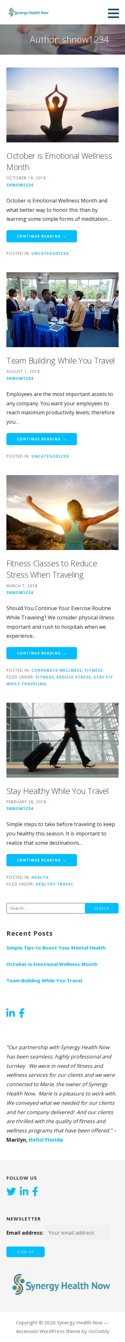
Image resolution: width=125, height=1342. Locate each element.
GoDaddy (98, 1331)
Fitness (94, 670)
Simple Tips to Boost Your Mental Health (55, 947)
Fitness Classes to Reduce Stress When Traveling (51, 569)
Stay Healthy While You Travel (57, 790)
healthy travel (55, 884)
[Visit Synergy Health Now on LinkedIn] (10, 1013)
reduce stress (73, 677)
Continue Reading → (41, 236)
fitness (45, 677)
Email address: (25, 1232)
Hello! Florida (46, 1139)
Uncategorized (50, 253)
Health (40, 877)
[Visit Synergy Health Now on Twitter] (11, 1192)
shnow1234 (19, 184)
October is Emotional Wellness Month (51, 964)
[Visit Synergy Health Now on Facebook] (22, 1013)
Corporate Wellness (56, 670)
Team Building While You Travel (60, 360)
